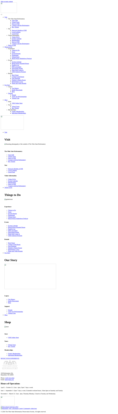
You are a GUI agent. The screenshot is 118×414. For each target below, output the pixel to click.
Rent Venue (15, 75)
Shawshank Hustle (17, 68)
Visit (5, 17)
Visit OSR (15, 20)
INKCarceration (16, 67)
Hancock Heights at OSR (19, 30)
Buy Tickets (15, 27)
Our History (15, 88)
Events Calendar (16, 38)
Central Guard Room (18, 77)
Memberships (16, 40)
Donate (14, 95)
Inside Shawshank (17, 90)
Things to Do (8, 47)
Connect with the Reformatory (21, 25)
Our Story (7, 85)
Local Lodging (16, 32)
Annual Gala (15, 98)
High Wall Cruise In (18, 70)
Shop (5, 100)
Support (10, 93)
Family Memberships (18, 111)
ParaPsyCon (15, 65)
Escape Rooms (16, 53)
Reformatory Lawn (17, 81)
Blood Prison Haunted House (20, 63)
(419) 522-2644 (9, 378)
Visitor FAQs (16, 37)
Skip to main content (7, 1)
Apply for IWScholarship (19, 96)
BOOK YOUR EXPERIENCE (10, 358)
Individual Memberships (19, 113)
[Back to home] (9, 12)
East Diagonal (16, 78)
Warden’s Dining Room (19, 80)
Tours (13, 52)
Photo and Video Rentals (19, 83)
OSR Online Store (17, 103)
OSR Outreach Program (19, 72)
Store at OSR (16, 24)
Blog (13, 91)
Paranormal (15, 55)
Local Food (15, 33)
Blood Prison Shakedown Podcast (22, 58)
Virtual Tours (15, 22)
